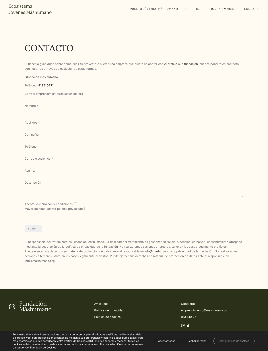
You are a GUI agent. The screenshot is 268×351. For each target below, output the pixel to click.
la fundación (189, 64)
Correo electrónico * (39, 158)
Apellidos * (32, 122)
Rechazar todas (197, 340)
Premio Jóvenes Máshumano (154, 9)
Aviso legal (101, 304)
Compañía (32, 134)
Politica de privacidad (109, 310)
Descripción (33, 182)
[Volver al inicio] (30, 9)
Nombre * (31, 106)
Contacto (252, 9)
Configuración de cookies (234, 340)
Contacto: (188, 304)
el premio (170, 64)
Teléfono (31, 146)
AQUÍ (90, 340)
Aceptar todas (166, 340)
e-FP (187, 9)
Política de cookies (107, 317)
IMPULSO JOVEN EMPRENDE (217, 9)
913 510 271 (189, 317)
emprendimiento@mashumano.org (204, 310)
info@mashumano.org (160, 251)
